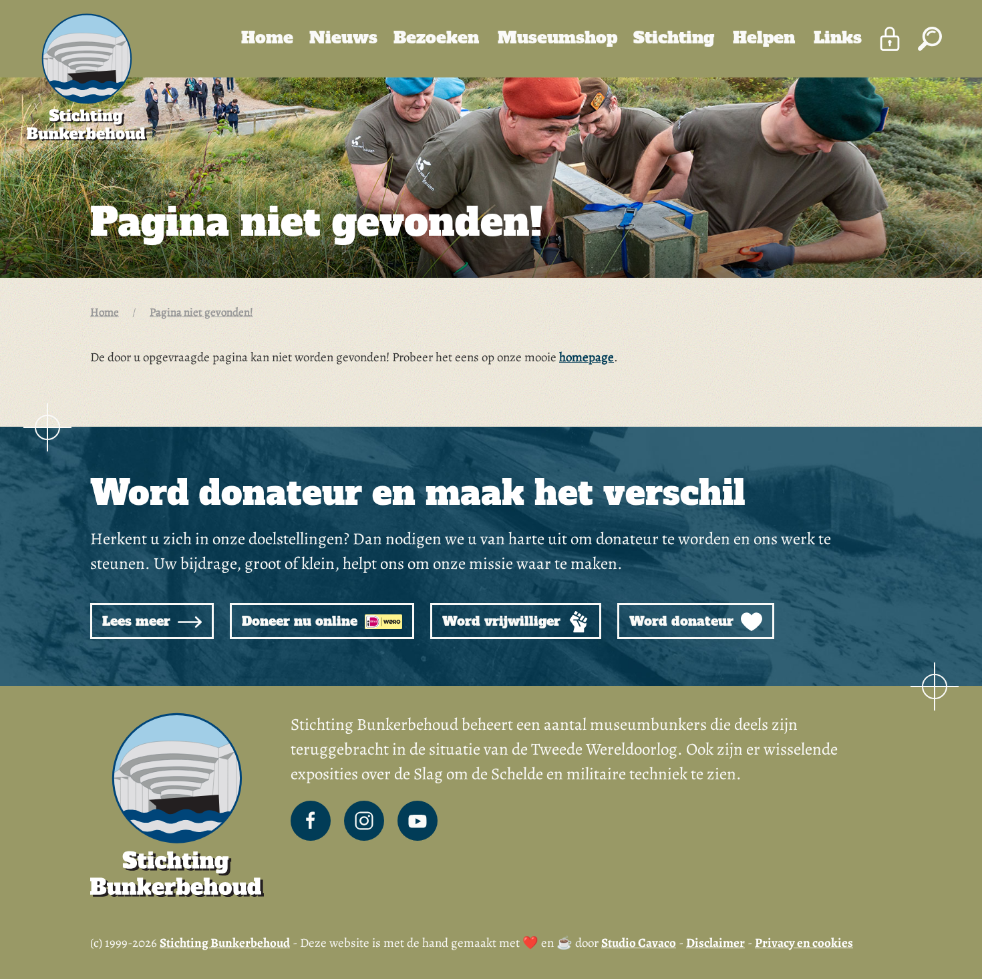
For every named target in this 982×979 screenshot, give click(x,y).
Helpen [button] (766, 37)
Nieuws (343, 37)
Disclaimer (715, 943)
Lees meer (138, 621)
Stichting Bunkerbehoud (225, 943)
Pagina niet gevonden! (201, 312)
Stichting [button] (676, 37)
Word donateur (683, 621)
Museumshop (557, 37)
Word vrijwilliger (503, 621)
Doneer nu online (301, 621)
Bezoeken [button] (438, 37)
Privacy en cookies (804, 943)
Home (267, 37)
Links (838, 37)
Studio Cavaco (638, 943)
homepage (586, 357)
